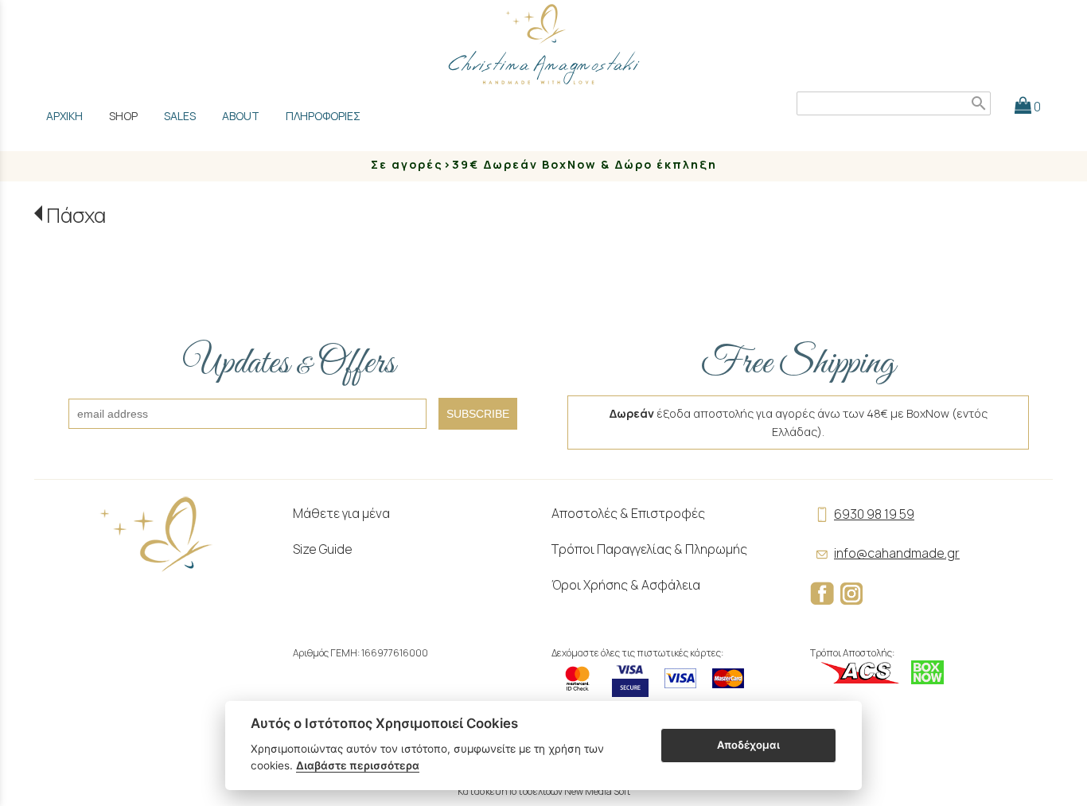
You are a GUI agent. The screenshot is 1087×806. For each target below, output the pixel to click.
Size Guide (323, 549)
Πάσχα (76, 215)
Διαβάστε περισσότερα (357, 765)
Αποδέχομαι (748, 744)
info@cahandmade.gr (897, 553)
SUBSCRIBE (477, 413)
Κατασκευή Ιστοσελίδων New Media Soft (544, 791)
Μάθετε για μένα (341, 513)
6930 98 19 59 (874, 514)
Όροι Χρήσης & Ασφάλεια (625, 585)
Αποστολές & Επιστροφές (628, 513)
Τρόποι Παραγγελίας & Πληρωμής (649, 549)
